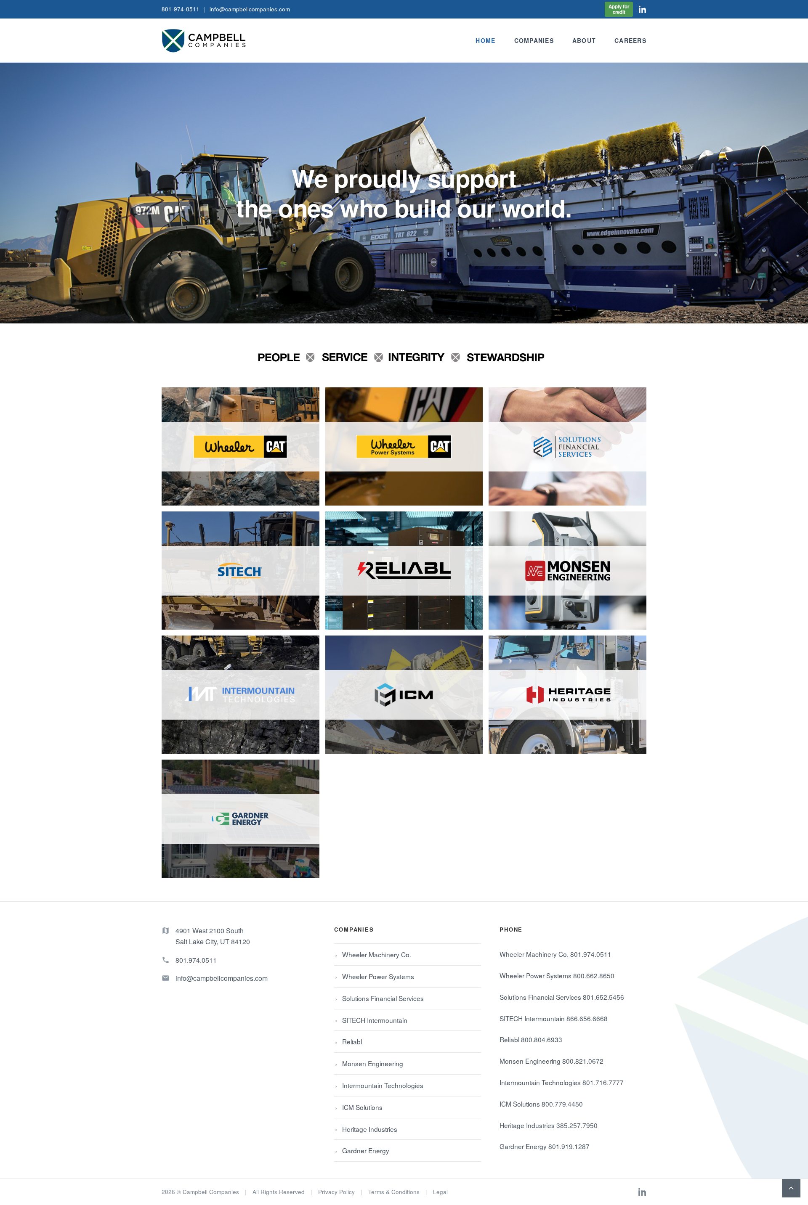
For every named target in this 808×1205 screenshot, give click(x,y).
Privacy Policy (336, 1192)
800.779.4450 (562, 1103)
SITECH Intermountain (374, 1020)
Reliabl (352, 1041)
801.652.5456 (603, 996)
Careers (630, 40)
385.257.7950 (577, 1125)
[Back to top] (791, 1188)
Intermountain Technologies (382, 1085)
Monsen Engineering (372, 1063)
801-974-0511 (180, 9)
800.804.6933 (541, 1039)
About (584, 40)
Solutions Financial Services (383, 998)
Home (485, 40)
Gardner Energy (365, 1150)
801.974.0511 (196, 960)
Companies (534, 40)
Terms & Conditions (394, 1192)
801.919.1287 (569, 1146)
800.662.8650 (593, 975)
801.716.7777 (603, 1082)
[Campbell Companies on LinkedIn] (642, 9)
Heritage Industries (369, 1128)
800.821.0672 (582, 1060)
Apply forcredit (619, 9)
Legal (440, 1192)
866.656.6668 (587, 1018)
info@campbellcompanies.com (250, 9)
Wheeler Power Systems (378, 976)
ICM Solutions (362, 1107)
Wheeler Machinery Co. (376, 954)
